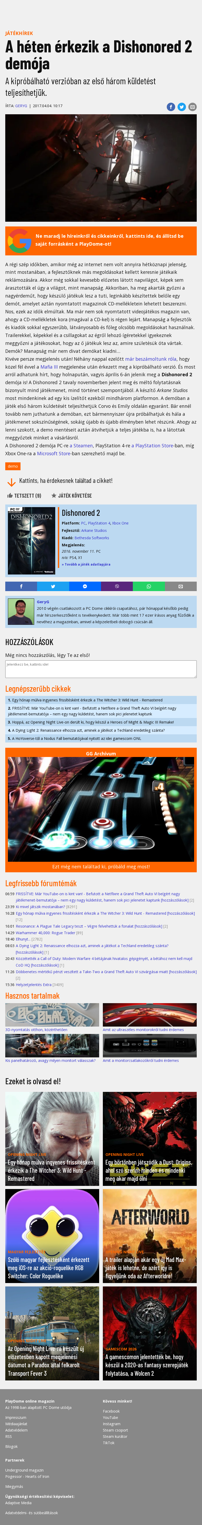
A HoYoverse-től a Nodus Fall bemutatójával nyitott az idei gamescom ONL (74, 738)
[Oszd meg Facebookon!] (171, 107)
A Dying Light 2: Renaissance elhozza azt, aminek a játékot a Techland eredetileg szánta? (86, 730)
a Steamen (81, 445)
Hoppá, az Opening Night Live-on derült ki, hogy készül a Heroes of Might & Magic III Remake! (91, 722)
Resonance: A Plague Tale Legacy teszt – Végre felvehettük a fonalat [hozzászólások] (89, 926)
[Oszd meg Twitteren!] (182, 107)
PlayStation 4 (99, 523)
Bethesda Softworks (91, 537)
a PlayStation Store (152, 445)
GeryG (21, 105)
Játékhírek (19, 33)
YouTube (110, 1417)
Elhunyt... (23, 939)
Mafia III (49, 367)
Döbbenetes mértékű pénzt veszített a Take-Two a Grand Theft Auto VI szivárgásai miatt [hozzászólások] (106, 971)
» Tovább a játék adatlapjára (86, 564)
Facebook (111, 1411)
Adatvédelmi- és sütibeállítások (31, 1512)
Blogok (11, 1446)
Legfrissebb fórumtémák (41, 883)
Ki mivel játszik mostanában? (40, 906)
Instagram (111, 1423)
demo (13, 466)
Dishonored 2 (81, 512)
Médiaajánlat (16, 1423)
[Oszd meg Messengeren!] (85, 586)
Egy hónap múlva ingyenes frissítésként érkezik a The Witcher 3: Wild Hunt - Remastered (85, 699)
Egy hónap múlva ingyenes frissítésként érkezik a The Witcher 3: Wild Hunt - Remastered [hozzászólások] (105, 913)
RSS (8, 1436)
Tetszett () (27, 495)
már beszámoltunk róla (150, 359)
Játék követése (74, 495)
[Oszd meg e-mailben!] (192, 107)
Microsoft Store (53, 453)
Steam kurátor (115, 1436)
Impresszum (15, 1417)
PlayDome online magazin (29, 1401)
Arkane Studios (94, 530)
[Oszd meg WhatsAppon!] (149, 586)
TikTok (108, 1442)
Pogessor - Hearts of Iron (27, 1476)
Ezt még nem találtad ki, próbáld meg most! (101, 866)
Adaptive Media (18, 1502)
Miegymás (14, 1486)
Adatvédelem (16, 1430)
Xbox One (120, 523)
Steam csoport (115, 1430)
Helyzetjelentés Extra (34, 984)
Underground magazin (24, 1470)
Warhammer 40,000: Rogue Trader (45, 932)
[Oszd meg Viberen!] (117, 586)
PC (83, 523)
